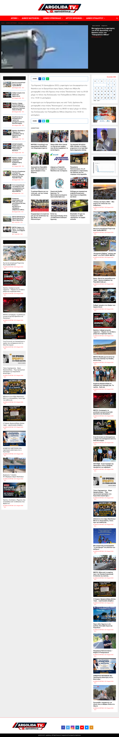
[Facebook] (63, 727)
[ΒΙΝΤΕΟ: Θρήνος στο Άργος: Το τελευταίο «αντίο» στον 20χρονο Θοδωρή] (7, 229)
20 (101, 94)
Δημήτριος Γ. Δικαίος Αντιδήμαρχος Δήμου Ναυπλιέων (13, 476)
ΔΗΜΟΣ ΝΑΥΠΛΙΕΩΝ (65, 1)
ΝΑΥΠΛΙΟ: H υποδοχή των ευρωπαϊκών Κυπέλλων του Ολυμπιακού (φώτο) (39, 146)
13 (101, 91)
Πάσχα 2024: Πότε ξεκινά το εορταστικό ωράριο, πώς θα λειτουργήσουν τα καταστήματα (59, 147)
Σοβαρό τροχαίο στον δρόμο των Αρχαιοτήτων (18, 94)
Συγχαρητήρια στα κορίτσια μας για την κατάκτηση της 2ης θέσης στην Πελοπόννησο (40, 216)
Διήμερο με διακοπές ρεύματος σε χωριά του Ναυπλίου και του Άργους (59, 169)
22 (108, 94)
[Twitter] (68, 727)
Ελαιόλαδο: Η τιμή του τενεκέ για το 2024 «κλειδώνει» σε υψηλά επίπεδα (77, 216)
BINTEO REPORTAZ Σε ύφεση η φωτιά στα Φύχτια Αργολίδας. (18, 218)
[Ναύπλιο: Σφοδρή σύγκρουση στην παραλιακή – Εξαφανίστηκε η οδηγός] (7, 159)
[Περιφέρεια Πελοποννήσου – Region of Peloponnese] (104, 641)
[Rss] (91, 727)
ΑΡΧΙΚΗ (56, 1)
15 (108, 91)
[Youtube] (82, 727)
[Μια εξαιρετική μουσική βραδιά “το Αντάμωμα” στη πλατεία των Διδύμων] (104, 535)
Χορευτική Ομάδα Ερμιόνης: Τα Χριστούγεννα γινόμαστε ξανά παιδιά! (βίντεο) (59, 194)
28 (105, 98)
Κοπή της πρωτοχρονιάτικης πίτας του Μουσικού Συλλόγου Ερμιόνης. (59, 216)
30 (111, 98)
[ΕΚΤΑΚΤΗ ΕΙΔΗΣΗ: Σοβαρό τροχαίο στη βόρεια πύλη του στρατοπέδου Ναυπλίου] (7, 146)
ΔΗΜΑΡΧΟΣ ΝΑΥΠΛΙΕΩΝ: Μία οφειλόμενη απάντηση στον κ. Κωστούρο (12, 450)
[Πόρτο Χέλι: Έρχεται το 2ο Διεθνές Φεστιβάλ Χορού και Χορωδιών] (104, 614)
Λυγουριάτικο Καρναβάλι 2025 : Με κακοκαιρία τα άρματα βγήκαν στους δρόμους (39, 169)
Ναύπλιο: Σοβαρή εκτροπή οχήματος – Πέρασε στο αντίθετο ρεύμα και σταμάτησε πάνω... (14, 289)
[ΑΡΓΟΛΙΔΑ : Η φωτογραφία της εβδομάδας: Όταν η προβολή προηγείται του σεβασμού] (104, 453)
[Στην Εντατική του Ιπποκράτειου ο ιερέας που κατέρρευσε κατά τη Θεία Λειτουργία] (7, 119)
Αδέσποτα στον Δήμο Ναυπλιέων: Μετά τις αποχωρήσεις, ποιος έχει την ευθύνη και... (14, 398)
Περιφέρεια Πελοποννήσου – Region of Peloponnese (103, 651)
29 (108, 98)
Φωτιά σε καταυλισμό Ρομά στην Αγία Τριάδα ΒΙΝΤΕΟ (18, 84)
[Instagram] (72, 727)
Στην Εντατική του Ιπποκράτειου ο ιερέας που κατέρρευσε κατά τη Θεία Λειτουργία (18, 120)
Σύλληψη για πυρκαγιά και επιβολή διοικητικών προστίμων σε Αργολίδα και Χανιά (78, 194)
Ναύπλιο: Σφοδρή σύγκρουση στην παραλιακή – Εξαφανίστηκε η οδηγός (17, 161)
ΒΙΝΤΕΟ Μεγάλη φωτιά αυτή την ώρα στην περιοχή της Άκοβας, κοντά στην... (103, 358)
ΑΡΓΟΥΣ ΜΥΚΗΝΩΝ (87, 1)
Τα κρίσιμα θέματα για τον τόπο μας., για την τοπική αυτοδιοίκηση (39, 193)
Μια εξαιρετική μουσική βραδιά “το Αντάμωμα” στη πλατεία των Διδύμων (104, 547)
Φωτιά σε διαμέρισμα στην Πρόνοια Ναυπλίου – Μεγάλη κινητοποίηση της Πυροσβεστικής (18, 174)
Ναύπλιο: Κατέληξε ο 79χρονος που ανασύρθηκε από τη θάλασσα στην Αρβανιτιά (18, 134)
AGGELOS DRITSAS (9, 267)
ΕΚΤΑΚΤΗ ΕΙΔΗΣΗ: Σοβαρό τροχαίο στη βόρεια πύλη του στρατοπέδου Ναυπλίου (18, 147)
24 (114, 94)
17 (114, 91)
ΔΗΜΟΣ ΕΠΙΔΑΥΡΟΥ (98, 1)
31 (114, 98)
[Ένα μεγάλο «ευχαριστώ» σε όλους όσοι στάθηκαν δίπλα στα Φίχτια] (104, 692)
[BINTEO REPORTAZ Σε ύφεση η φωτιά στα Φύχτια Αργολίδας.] (7, 219)
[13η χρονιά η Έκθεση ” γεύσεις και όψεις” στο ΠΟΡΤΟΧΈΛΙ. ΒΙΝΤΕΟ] (104, 243)
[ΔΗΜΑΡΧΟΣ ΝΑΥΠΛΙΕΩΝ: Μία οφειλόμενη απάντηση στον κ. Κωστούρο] (14, 438)
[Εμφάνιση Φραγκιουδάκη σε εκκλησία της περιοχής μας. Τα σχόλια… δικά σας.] (104, 373)
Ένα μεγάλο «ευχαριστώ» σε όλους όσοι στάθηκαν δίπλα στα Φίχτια (104, 704)
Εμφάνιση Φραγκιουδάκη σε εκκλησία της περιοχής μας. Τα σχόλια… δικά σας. (103, 385)
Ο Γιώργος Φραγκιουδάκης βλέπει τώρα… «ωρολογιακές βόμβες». (13, 424)
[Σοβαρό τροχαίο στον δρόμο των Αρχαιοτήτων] (7, 95)
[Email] (87, 727)
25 (95, 98)
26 (98, 98)
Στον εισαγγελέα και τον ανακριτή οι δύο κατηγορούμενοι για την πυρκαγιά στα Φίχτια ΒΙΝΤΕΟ (18, 188)
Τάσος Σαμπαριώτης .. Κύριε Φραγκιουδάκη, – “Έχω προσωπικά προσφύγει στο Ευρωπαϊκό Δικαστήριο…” (14, 370)
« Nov (94, 100)
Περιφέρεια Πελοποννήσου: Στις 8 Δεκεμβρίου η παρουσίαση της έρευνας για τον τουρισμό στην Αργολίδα (79, 170)
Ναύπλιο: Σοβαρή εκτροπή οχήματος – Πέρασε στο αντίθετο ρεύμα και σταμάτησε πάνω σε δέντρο (18, 106)
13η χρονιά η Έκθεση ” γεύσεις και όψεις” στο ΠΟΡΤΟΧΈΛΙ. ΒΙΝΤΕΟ (104, 254)
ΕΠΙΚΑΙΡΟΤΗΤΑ (104, 25)
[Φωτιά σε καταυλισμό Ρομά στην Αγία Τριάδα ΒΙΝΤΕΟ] (7, 84)
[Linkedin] (77, 727)
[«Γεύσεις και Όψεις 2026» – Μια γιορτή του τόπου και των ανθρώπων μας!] (104, 192)
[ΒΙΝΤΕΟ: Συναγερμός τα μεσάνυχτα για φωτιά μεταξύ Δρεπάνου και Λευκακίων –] (14, 304)
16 (111, 91)
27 (101, 98)
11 (95, 91)
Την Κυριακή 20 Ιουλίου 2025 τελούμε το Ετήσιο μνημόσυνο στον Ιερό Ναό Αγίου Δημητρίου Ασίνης (78, 147)
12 (98, 91)
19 (98, 94)
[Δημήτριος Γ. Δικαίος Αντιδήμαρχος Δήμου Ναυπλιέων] (14, 465)
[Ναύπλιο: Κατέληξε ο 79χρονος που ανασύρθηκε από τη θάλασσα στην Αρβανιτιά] (7, 132)
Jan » (98, 100)
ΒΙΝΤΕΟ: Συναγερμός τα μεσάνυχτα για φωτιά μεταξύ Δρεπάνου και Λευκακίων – (14, 316)
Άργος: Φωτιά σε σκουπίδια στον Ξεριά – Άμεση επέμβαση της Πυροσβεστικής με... (104, 280)
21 (105, 94)
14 (105, 91)
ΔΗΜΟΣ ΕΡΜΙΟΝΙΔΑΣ (76, 1)
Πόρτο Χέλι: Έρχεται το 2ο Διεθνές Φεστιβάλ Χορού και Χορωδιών (102, 625)
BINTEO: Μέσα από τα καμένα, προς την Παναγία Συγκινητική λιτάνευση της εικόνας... (103, 574)
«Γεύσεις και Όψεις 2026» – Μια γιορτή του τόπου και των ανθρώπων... (103, 203)
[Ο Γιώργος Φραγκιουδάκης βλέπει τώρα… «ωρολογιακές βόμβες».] (14, 413)
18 (95, 94)
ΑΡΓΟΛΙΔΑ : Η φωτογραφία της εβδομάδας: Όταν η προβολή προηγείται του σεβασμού (103, 465)
